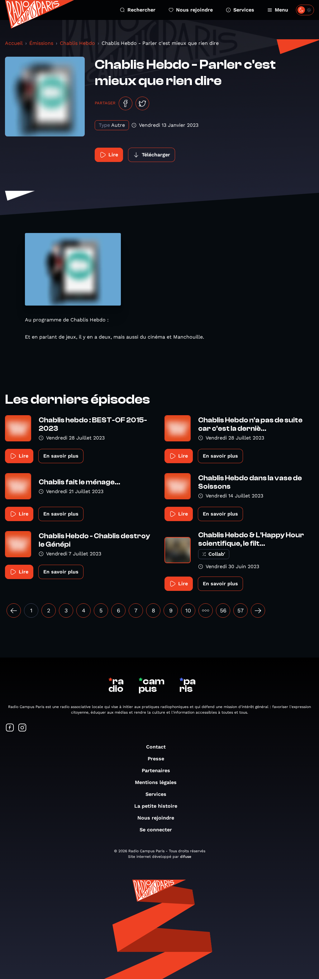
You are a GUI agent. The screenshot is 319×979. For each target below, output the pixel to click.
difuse (185, 856)
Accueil (14, 43)
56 (223, 610)
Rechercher (141, 10)
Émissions (41, 43)
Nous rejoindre (194, 10)
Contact (156, 747)
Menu (281, 10)
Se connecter (156, 830)
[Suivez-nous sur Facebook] (10, 728)
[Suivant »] (258, 610)
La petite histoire (155, 806)
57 (240, 610)
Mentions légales (156, 782)
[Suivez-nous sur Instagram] (22, 728)
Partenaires (156, 770)
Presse (156, 759)
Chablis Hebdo (77, 43)
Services (243, 10)
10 (188, 610)
